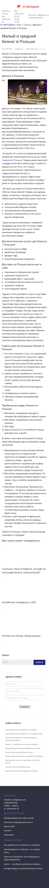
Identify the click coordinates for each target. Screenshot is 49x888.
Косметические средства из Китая (19, 752)
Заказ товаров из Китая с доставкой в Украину (24, 756)
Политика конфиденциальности (18, 822)
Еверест (20, 49)
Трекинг (7, 830)
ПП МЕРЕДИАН (7, 24)
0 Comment (41, 49)
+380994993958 (11, 802)
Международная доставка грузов (19, 818)
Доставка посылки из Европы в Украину (21, 771)
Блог (19, 24)
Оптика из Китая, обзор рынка (17, 767)
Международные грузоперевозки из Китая (22, 748)
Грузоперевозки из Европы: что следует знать (24, 734)
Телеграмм (9, 835)
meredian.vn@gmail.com (15, 800)
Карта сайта (9, 826)
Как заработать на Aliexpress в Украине (21, 730)
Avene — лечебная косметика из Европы (21, 744)
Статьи (27, 24)
